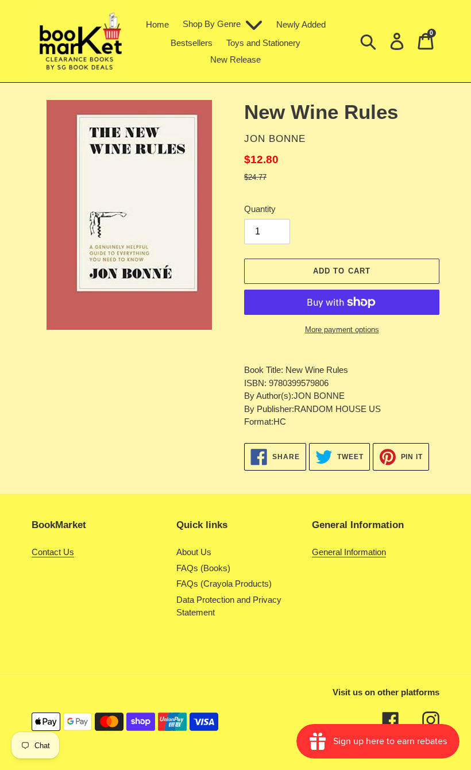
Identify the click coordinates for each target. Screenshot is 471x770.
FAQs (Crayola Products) (224, 583)
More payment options (342, 329)
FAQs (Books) (203, 568)
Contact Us (53, 552)
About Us (193, 552)
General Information (349, 552)
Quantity (260, 209)
